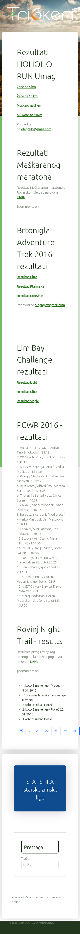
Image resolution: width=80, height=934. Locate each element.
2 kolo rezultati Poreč (37, 705)
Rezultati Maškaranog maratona (39, 164)
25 (74, 730)
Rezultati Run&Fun (30, 296)
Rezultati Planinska (30, 286)
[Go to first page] (21, 731)
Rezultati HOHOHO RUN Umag (36, 64)
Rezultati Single (28, 401)
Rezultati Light (27, 382)
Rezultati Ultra (27, 277)
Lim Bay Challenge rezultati (34, 359)
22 (47, 730)
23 (56, 730)
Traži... (25, 858)
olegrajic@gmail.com (36, 129)
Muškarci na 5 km (29, 105)
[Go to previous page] (29, 731)
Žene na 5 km (26, 87)
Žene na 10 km (27, 96)
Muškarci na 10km (29, 115)
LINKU (21, 197)
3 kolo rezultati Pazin (37, 719)
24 (65, 730)
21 (38, 730)
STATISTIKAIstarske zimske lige (40, 790)
